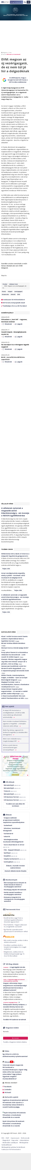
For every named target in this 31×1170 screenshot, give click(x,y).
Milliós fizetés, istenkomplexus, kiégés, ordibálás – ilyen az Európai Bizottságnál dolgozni (14, 677)
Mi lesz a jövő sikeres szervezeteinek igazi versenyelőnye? (10, 747)
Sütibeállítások (7, 1145)
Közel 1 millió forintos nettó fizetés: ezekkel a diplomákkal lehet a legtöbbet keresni (14, 638)
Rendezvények (11, 880)
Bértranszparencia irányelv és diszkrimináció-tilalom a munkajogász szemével (15, 885)
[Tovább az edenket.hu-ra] (15, 914)
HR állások (10, 782)
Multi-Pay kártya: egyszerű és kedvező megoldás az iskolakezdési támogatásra (15, 732)
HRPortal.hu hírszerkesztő (13, 54)
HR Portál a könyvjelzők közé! (13, 303)
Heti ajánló (9, 706)
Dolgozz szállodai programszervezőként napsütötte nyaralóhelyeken (13, 820)
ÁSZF (7, 1138)
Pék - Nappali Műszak (15, 850)
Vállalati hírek (13, 284)
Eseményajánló (7, 313)
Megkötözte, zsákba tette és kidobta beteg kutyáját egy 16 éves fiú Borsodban (14, 954)
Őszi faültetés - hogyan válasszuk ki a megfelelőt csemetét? (15, 926)
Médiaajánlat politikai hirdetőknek (13, 1147)
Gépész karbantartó (14, 859)
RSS (3, 1138)
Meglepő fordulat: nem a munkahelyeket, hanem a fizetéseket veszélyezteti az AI (15, 684)
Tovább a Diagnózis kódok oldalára (15, 1042)
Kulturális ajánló (11, 1097)
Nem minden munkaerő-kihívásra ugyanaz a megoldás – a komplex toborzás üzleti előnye (14, 723)
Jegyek (19, 324)
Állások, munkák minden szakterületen (15, 867)
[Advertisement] (15, 434)
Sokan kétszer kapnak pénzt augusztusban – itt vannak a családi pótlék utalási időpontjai (14, 691)
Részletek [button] (8, 324)
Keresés (6, 1031)
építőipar (10, 853)
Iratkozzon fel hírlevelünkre (11, 1149)
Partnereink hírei (13, 909)
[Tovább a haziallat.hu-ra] (15, 937)
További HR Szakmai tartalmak (14, 1020)
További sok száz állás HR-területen (15, 805)
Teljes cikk (6, 569)
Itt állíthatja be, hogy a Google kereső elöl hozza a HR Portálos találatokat (18, 80)
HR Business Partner (14, 797)
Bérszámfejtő (12, 785)
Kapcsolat (15, 1140)
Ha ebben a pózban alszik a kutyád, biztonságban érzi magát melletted (15, 947)
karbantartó (8, 834)
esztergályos (12, 862)
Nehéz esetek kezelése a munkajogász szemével (13, 893)
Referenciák (25, 1138)
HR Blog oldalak (12, 964)
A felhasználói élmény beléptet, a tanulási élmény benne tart (14, 1004)
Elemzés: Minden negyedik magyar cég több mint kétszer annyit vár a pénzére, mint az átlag (14, 661)
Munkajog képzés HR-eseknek (15, 890)
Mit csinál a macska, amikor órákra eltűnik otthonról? (16, 941)
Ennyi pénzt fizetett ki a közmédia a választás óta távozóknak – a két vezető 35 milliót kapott (14, 654)
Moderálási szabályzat (10, 1143)
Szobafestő (8, 825)
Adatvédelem (24, 1140)
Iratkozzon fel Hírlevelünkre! (14, 300)
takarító (7, 836)
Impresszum (15, 1138)
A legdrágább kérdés (17, 967)
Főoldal (5, 284)
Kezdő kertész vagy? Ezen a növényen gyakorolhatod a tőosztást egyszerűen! (13, 920)
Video (7, 1051)
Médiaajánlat (23, 1143)
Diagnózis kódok (12, 1028)
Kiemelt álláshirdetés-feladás (15, 871)
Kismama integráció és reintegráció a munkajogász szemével (14, 899)
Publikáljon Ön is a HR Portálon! (15, 306)
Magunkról (6, 1140)
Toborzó (10, 791)
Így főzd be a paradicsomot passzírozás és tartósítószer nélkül (16, 931)
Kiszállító (10, 856)
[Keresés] (25, 2)
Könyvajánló (9, 1062)
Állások (9, 815)
